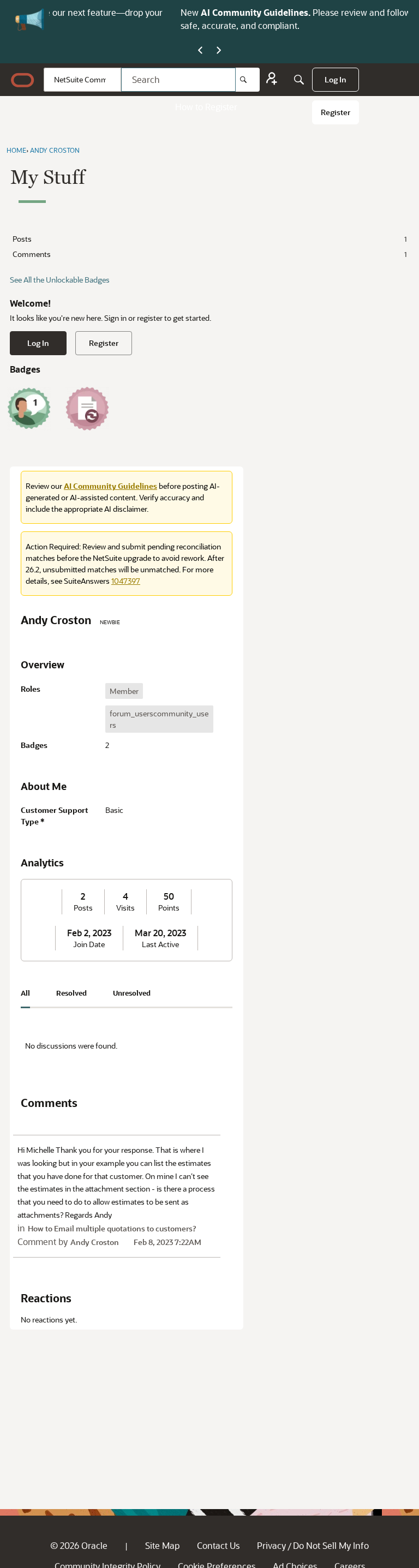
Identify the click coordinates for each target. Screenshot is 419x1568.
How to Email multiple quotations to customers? (112, 1228)
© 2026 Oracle (78, 1545)
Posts (209, 239)
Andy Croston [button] (94, 1242)
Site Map (162, 1545)
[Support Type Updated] (87, 408)
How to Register (206, 106)
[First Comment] (29, 408)
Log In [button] (38, 343)
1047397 (125, 581)
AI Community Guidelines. (140, 12)
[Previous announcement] (200, 50)
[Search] (248, 80)
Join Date (89, 944)
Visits (125, 908)
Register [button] (103, 343)
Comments (209, 254)
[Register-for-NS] (271, 80)
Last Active (160, 944)
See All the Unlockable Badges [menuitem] (60, 279)
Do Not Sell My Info (331, 1545)
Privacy (271, 1545)
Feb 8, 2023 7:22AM (167, 1242)
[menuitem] (335, 80)
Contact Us (218, 1545)
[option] (124, 691)
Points (168, 908)
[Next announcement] (219, 50)
